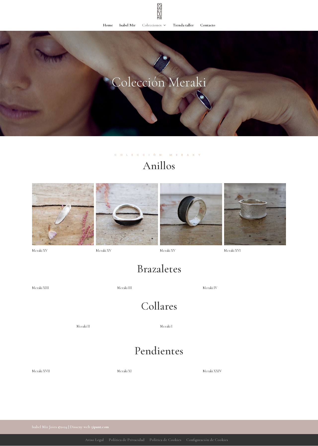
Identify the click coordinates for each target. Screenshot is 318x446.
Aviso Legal (94, 439)
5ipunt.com (100, 426)
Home (108, 25)
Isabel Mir (127, 25)
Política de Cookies (165, 439)
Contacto (207, 25)
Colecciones (151, 25)
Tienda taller (183, 25)
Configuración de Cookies (207, 439)
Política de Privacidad (127, 439)
